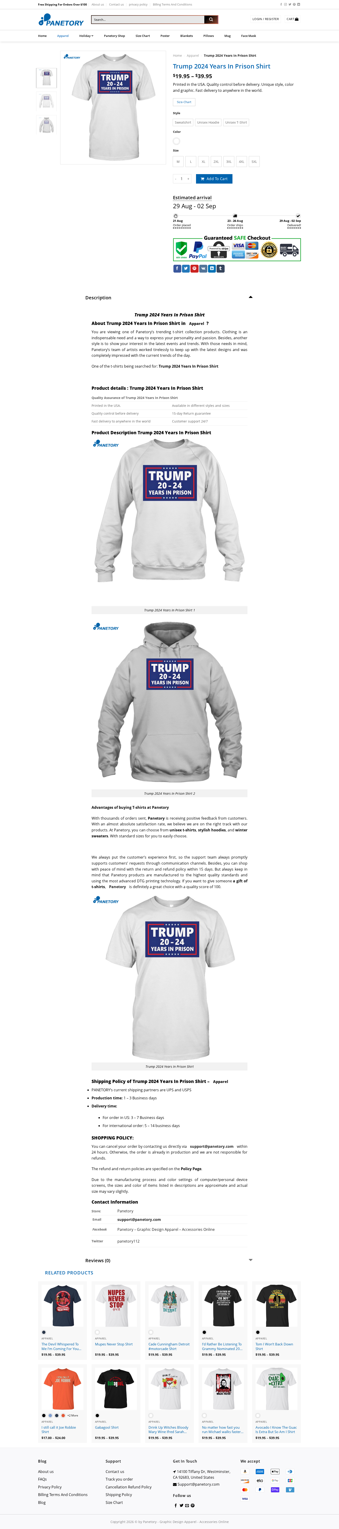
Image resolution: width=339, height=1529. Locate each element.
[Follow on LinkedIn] (298, 4)
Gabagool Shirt (107, 1427)
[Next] (158, 107)
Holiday (85, 36)
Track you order (119, 1479)
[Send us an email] (187, 1506)
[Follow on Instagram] (285, 4)
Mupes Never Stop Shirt (114, 1344)
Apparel (63, 36)
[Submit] (211, 20)
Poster (165, 36)
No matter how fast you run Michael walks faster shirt (221, 1429)
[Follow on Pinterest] (294, 4)
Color (177, 132)
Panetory (125, 1211)
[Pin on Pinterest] (194, 269)
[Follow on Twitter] (289, 4)
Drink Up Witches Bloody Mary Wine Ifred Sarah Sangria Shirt (168, 1429)
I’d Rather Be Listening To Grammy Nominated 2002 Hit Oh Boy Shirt (223, 1346)
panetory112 (128, 1241)
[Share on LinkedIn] (212, 269)
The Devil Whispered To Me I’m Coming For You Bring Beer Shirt (60, 1346)
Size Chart (143, 36)
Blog (42, 1502)
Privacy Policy (50, 1487)
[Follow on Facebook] (281, 4)
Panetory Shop (114, 36)
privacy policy (138, 4)
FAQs (42, 1479)
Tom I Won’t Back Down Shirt (274, 1346)
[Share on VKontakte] (203, 269)
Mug (227, 36)
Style (176, 113)
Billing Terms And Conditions (172, 4)
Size (176, 150)
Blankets (186, 36)
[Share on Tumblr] (220, 269)
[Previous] (68, 107)
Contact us (116, 4)
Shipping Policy (119, 1494)
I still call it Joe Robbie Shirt (59, 1429)
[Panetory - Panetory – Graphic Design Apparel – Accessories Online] (61, 20)
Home (42, 36)
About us (98, 4)
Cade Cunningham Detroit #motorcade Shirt (169, 1346)
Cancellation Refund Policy (129, 1487)
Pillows (208, 36)
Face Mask (248, 36)
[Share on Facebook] (177, 269)
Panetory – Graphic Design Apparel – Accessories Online (166, 1229)
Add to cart (217, 178)
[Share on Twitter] (186, 269)
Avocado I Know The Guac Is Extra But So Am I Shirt (276, 1429)
